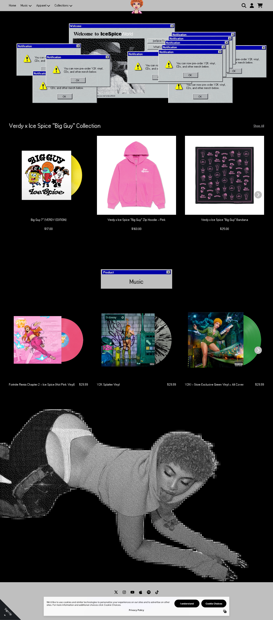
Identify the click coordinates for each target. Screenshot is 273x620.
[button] (174, 26)
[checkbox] (137, 94)
